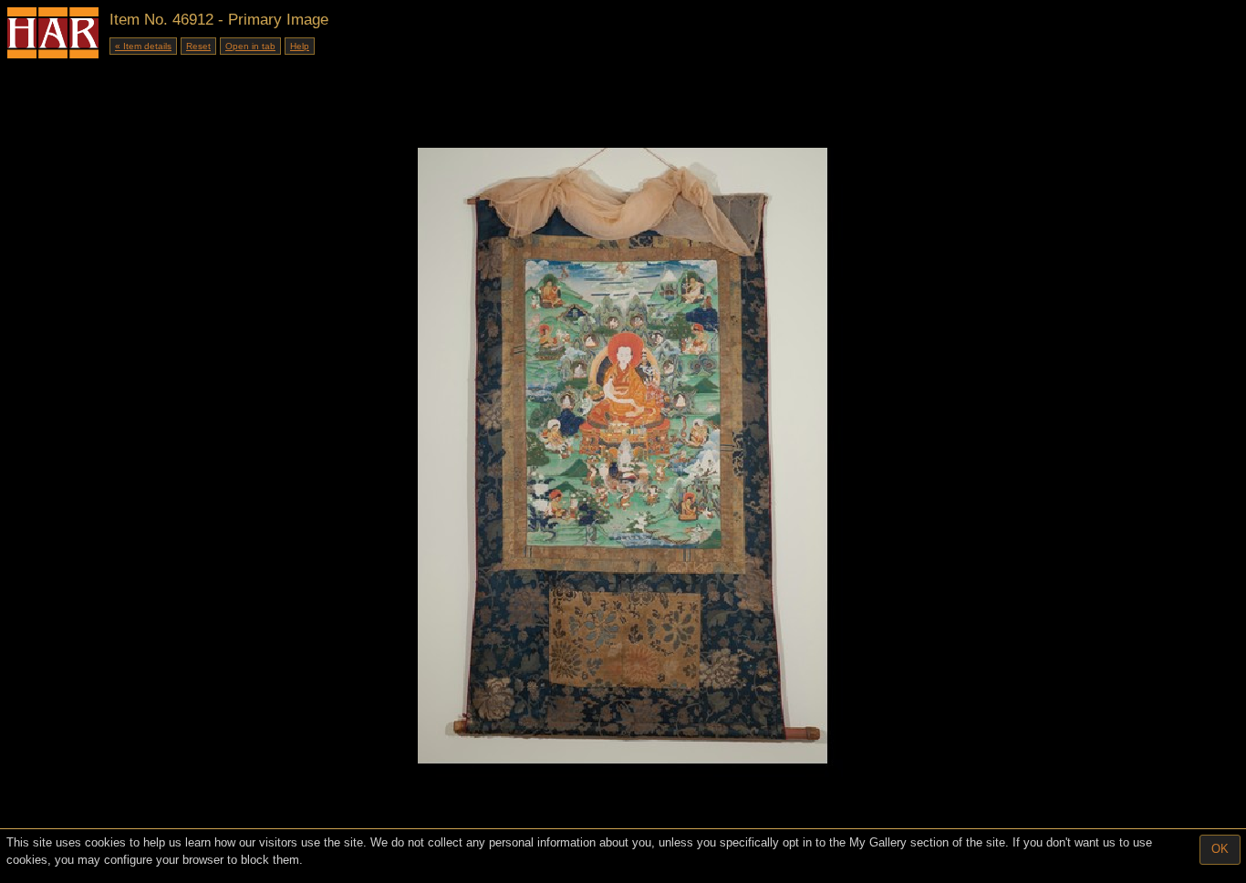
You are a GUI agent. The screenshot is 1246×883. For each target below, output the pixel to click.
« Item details (143, 46)
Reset (198, 46)
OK (1220, 849)
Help (299, 46)
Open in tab (250, 46)
